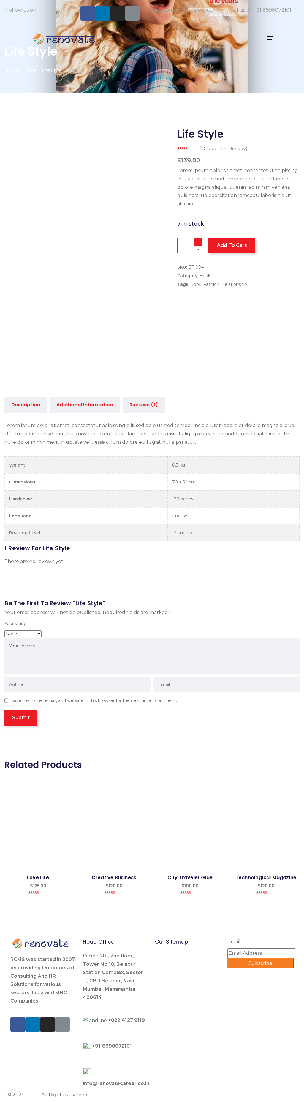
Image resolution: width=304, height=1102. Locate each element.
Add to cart (232, 245)
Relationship (234, 284)
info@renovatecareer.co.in (186, 10)
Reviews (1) (143, 404)
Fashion (211, 284)
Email (233, 941)
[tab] (25, 405)
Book (30, 70)
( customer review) (223, 148)
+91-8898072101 (112, 1046)
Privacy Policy (171, 1047)
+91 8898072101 (272, 10)
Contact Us (168, 1037)
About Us (166, 997)
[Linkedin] (102, 13)
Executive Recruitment (183, 966)
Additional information (84, 404)
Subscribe (260, 963)
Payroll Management (180, 987)
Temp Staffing (172, 976)
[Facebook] (87, 13)
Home (11, 70)
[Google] (132, 13)
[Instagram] (117, 13)
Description (25, 404)
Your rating (15, 623)
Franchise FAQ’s (173, 1026)
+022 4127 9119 (126, 1020)
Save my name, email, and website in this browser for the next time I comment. (94, 700)
